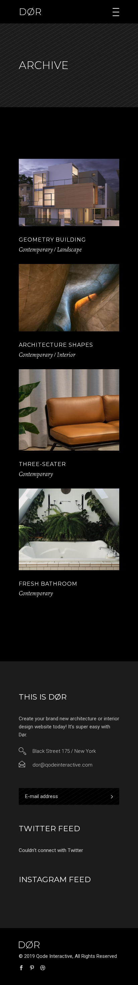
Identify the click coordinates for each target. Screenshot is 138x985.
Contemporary (36, 249)
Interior (66, 354)
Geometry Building (52, 240)
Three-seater (42, 464)
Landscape (69, 249)
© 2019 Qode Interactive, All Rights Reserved (68, 956)
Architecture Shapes (56, 345)
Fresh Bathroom (48, 584)
